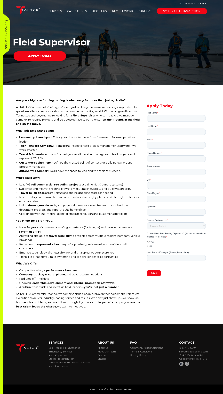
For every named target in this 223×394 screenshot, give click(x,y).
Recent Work (122, 11)
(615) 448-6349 (187, 347)
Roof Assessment (59, 366)
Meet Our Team (107, 351)
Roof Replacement (60, 355)
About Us (99, 11)
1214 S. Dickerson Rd (191, 355)
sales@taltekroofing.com (193, 351)
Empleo (102, 358)
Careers (145, 11)
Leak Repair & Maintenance (64, 347)
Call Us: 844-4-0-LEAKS (191, 3)
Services (55, 11)
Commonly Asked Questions (146, 347)
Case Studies (77, 11)
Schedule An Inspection (181, 11)
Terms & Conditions (141, 351)
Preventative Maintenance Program (69, 362)
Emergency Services (60, 351)
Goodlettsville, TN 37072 (193, 358)
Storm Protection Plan (61, 358)
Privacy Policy (138, 355)
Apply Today (39, 56)
